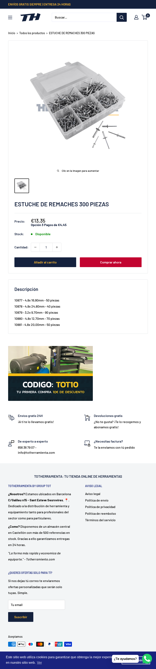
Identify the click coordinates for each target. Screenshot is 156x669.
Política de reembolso (100, 513)
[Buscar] (122, 17)
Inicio (11, 33)
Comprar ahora (110, 262)
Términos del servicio (100, 520)
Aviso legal (92, 494)
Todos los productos (32, 33)
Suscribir (20, 617)
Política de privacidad (100, 507)
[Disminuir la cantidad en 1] (35, 247)
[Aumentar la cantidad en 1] (57, 247)
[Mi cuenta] (136, 17)
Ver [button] (39, 662)
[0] (144, 17)
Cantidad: (21, 247)
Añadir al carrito (45, 262)
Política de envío (96, 500)
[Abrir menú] (10, 17)
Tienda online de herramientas (95, 476)
